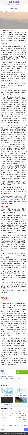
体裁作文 (17, 4)
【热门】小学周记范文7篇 (20, 415)
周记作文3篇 (17, 411)
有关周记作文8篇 (5, 419)
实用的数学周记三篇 (6, 417)
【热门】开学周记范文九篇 (7, 411)
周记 (21, 4)
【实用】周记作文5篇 (6, 415)
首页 (12, 4)
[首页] (14, 2)
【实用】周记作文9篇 (19, 413)
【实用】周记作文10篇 (20, 417)
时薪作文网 (12, 433)
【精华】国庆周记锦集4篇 (7, 413)
